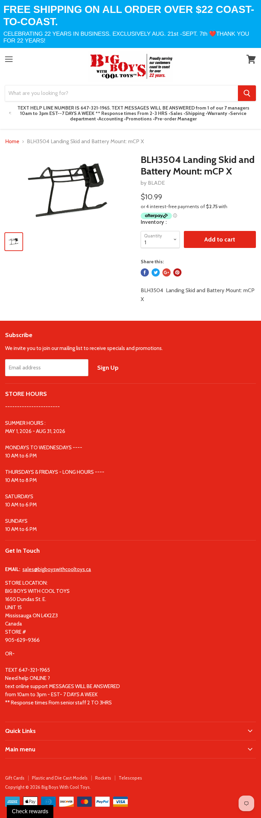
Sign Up (108, 367)
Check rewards (30, 811)
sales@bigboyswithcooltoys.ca (56, 569)
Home (12, 141)
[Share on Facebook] (145, 272)
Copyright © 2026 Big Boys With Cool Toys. (48, 787)
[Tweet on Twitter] (156, 272)
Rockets (103, 778)
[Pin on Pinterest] (177, 272)
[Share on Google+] (166, 272)
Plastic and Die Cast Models (60, 778)
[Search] (247, 93)
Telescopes (130, 778)
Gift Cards (14, 778)
